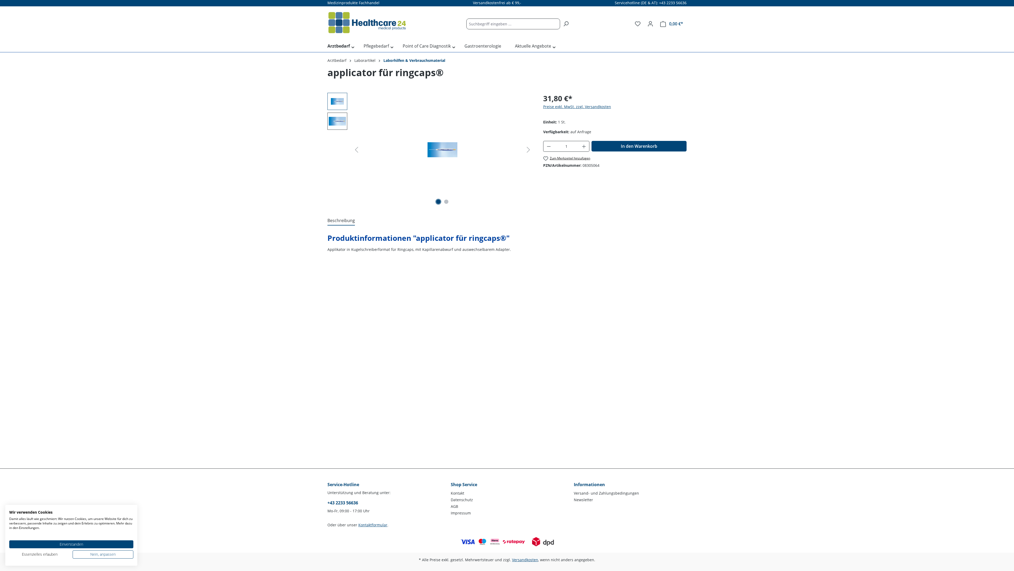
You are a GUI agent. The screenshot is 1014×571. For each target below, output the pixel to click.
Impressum (461, 512)
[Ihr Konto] (650, 24)
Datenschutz (462, 499)
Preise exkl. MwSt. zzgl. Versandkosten (577, 106)
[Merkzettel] (637, 24)
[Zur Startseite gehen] (367, 22)
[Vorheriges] (356, 149)
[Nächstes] (528, 149)
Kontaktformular (372, 524)
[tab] (341, 220)
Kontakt (457, 493)
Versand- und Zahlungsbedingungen (606, 493)
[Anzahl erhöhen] (584, 146)
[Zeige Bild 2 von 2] (446, 202)
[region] (430, 149)
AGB (454, 506)
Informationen (589, 484)
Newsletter (583, 499)
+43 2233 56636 (342, 503)
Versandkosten (525, 559)
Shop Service (464, 484)
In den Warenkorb (639, 146)
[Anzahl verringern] (548, 146)
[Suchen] (566, 24)
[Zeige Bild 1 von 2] (438, 202)
